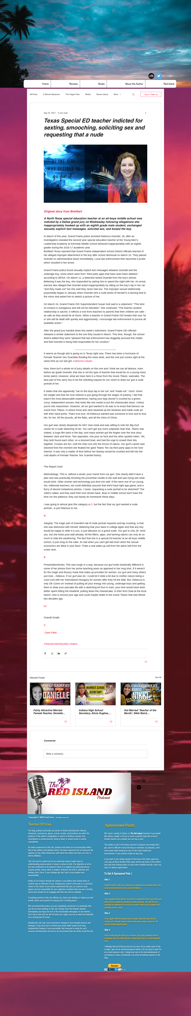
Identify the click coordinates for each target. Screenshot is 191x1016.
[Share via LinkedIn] (58, 653)
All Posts (33, 94)
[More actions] (145, 113)
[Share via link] (65, 653)
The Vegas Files (72, 94)
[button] (133, 94)
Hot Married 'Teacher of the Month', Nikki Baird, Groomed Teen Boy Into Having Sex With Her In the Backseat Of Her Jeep (140, 712)
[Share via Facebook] (45, 653)
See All (158, 677)
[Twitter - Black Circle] (139, 787)
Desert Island (102, 94)
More (116, 94)
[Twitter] (158, 76)
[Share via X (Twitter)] (52, 653)
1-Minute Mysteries (51, 94)
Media (88, 94)
